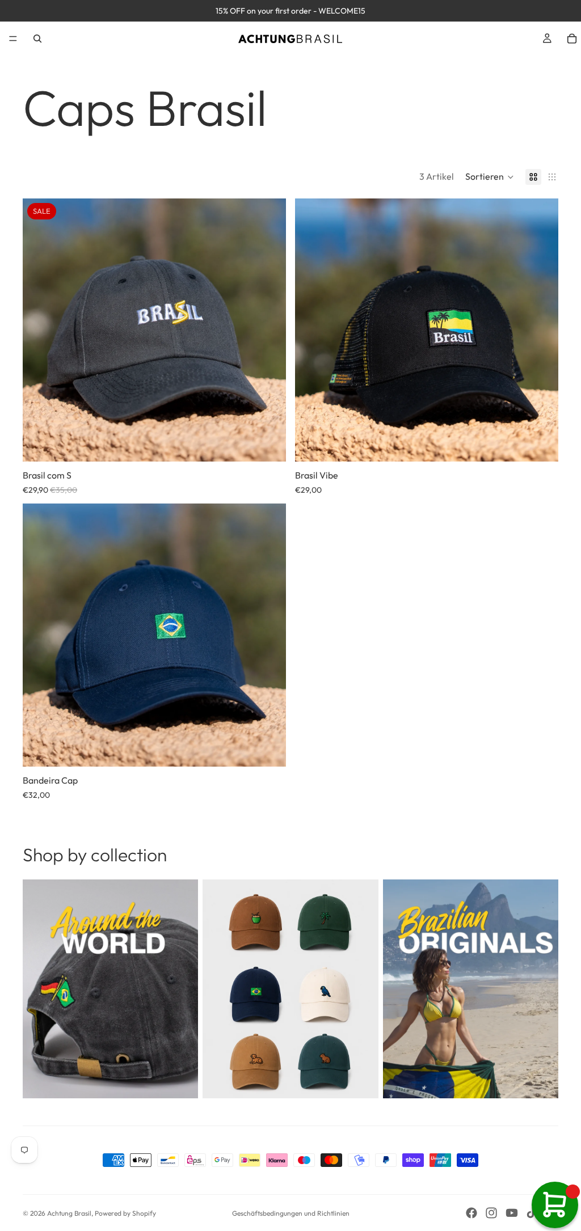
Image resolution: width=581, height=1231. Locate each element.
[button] (489, 176)
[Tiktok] (531, 1213)
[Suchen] (37, 38)
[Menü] (13, 39)
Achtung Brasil (69, 1213)
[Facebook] (471, 1213)
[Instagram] (491, 1213)
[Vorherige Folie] (40, 330)
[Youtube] (512, 1213)
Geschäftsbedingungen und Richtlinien (291, 1213)
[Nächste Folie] (269, 330)
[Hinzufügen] (268, 444)
